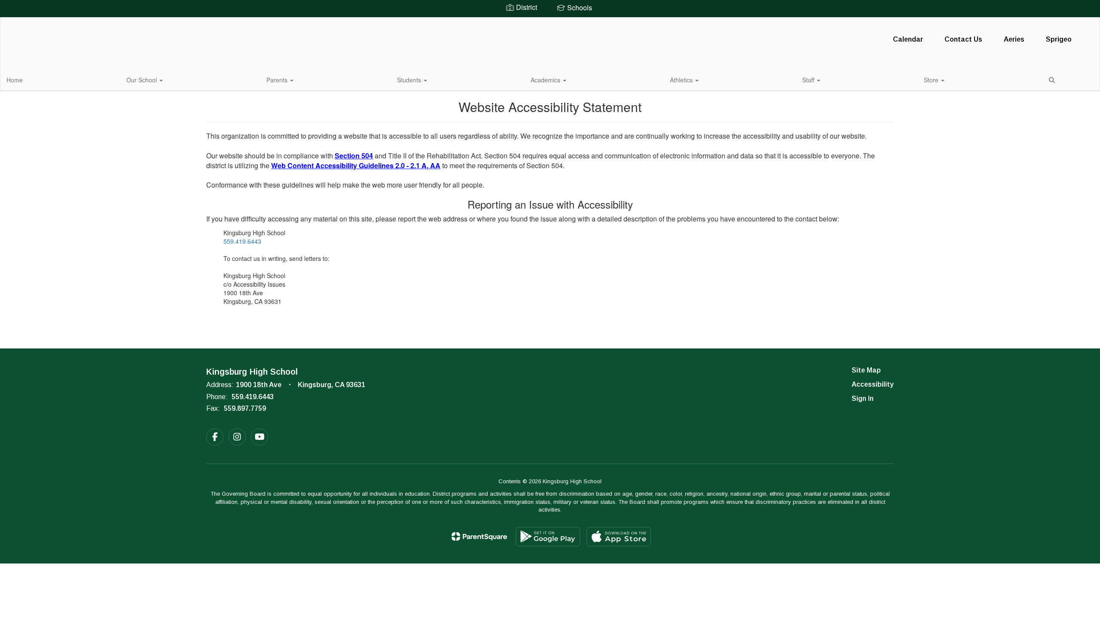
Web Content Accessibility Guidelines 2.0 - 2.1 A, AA (355, 165)
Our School (142, 80)
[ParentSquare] (479, 536)
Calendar (908, 39)
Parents (277, 80)
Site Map (866, 370)
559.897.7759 (245, 408)
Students (410, 80)
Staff (809, 80)
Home (14, 80)
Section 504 (354, 156)
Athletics (682, 80)
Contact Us (963, 39)
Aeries (1014, 39)
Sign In (863, 398)
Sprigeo (1059, 39)
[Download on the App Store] (619, 536)
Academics (546, 80)
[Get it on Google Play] (548, 536)
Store (932, 80)
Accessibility (873, 384)
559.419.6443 (242, 241)
